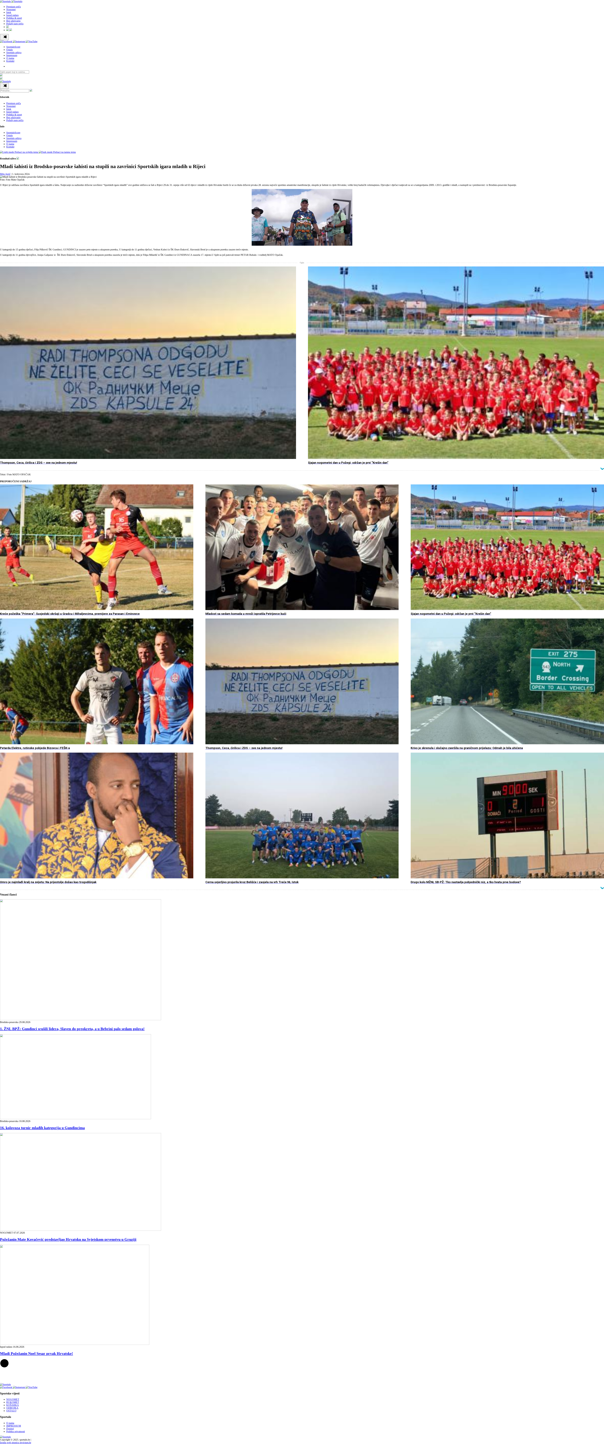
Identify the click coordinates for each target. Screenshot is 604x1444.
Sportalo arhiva (13, 52)
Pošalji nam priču (14, 23)
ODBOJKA (12, 1408)
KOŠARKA (12, 1405)
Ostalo (9, 49)
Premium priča (13, 6)
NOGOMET (12, 1399)
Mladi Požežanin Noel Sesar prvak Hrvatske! (36, 1353)
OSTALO (11, 1410)
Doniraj (10, 1428)
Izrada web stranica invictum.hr (15, 1442)
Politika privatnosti (15, 1431)
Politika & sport (14, 18)
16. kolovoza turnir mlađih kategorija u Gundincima (42, 1128)
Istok (8, 12)
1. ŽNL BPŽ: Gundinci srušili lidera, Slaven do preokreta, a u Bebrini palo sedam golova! (72, 1029)
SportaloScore (13, 46)
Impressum (11, 55)
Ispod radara (12, 15)
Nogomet (11, 9)
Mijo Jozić (5, 174)
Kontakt (10, 61)
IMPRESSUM (13, 1425)
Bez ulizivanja (13, 21)
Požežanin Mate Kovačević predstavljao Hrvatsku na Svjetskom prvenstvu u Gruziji (68, 1239)
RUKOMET (12, 1402)
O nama (10, 58)
